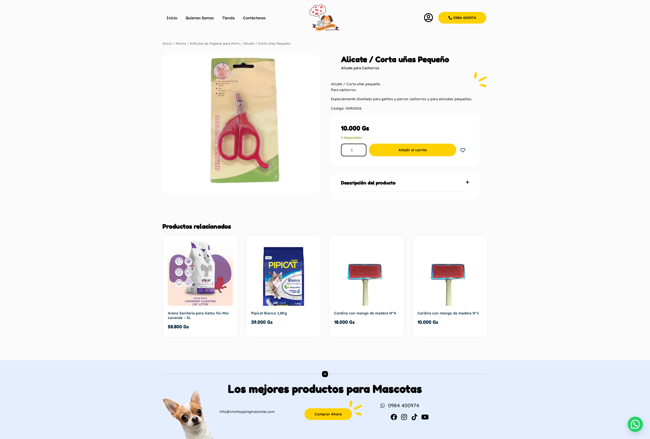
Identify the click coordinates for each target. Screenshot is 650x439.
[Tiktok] (414, 417)
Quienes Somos (200, 17)
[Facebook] (394, 417)
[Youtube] (425, 417)
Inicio (172, 17)
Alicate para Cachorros (360, 68)
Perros (181, 43)
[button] (405, 183)
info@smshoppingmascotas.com (247, 411)
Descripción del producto (368, 182)
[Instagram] (404, 417)
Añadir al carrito (412, 150)
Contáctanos (254, 17)
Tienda (228, 17)
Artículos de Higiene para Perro (215, 43)
